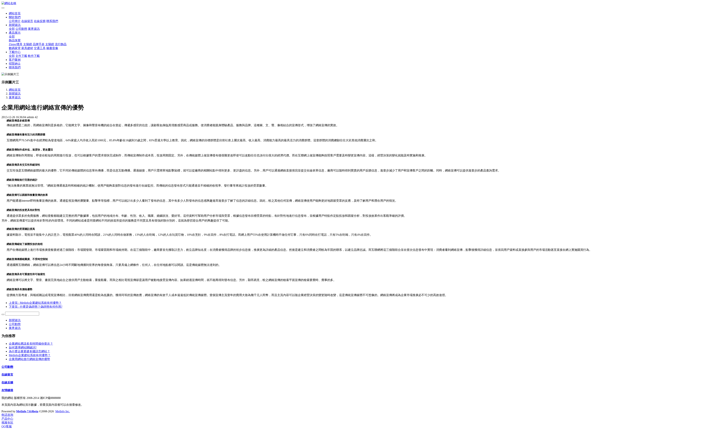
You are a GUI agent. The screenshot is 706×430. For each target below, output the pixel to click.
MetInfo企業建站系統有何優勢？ (30, 355)
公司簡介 (15, 21)
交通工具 (40, 48)
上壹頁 (35, 302)
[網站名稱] (353, 3)
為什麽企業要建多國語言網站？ (29, 351)
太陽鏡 (27, 44)
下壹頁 (35, 306)
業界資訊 (34, 28)
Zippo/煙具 (15, 44)
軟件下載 (34, 55)
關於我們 (15, 17)
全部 (12, 28)
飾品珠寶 (15, 40)
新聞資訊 (15, 24)
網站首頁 (15, 13)
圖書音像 (52, 48)
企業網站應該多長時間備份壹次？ (31, 343)
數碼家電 (15, 48)
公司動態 (21, 28)
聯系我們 (52, 21)
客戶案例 (15, 59)
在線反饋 (40, 21)
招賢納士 (15, 63)
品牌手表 (38, 44)
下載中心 (15, 52)
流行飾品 (61, 44)
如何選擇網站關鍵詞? (23, 347)
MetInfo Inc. (62, 411)
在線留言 (27, 21)
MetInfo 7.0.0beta (27, 411)
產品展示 (15, 32)
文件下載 (21, 55)
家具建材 (27, 48)
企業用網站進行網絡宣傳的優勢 (29, 359)
